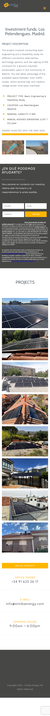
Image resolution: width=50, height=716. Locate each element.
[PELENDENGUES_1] (37, 141)
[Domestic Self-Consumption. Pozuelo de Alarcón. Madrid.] (25, 537)
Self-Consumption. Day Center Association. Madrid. (25, 372)
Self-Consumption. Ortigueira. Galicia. (25, 469)
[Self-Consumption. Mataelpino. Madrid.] (25, 441)
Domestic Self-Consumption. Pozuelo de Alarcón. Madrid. (25, 533)
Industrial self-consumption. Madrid (25, 342)
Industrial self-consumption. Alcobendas (25, 308)
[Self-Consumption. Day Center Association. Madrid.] (25, 377)
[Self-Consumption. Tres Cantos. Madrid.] (25, 409)
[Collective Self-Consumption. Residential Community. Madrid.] (25, 505)
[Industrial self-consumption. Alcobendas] (25, 313)
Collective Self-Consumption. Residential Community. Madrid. (25, 501)
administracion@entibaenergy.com (13, 254)
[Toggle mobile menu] (44, 8)
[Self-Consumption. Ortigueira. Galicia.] (25, 473)
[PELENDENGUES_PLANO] (13, 141)
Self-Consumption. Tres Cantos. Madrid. (25, 404)
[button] (4, 148)
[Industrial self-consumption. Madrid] (25, 345)
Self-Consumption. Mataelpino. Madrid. (25, 437)
